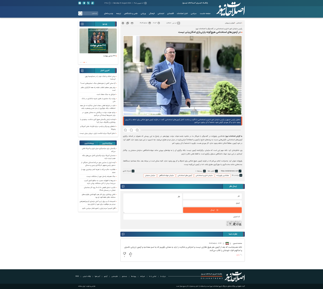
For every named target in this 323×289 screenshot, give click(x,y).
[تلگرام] (84, 3)
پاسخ (237, 255)
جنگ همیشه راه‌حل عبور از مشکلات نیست (100, 176)
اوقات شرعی (87, 276)
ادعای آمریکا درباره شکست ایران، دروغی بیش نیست (97, 133)
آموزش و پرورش (230, 23)
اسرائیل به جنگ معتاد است (106, 94)
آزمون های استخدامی (185, 175)
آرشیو (105, 276)
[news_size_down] (125, 130)
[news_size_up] (137, 130)
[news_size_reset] (131, 130)
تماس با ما (152, 276)
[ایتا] (92, 3)
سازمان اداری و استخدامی (204, 175)
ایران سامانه (81, 286)
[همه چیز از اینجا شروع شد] (81, 40)
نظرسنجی (114, 276)
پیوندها (133, 276)
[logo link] (230, 9)
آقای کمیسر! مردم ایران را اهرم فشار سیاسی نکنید (98, 208)
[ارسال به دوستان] (132, 23)
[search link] (80, 13)
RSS (77, 276)
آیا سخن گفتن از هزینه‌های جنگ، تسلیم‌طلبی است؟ (97, 83)
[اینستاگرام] (79, 3)
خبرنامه (142, 276)
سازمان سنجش (150, 175)
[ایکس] (88, 3)
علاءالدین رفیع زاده (222, 175)
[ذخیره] (127, 23)
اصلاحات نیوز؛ (230, 136)
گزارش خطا (211, 171)
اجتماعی (239, 23)
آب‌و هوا (97, 276)
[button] (86, 62)
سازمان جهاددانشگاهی (166, 175)
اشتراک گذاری (127, 171)
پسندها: (199, 171)
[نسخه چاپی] (123, 23)
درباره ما (163, 276)
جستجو (124, 276)
